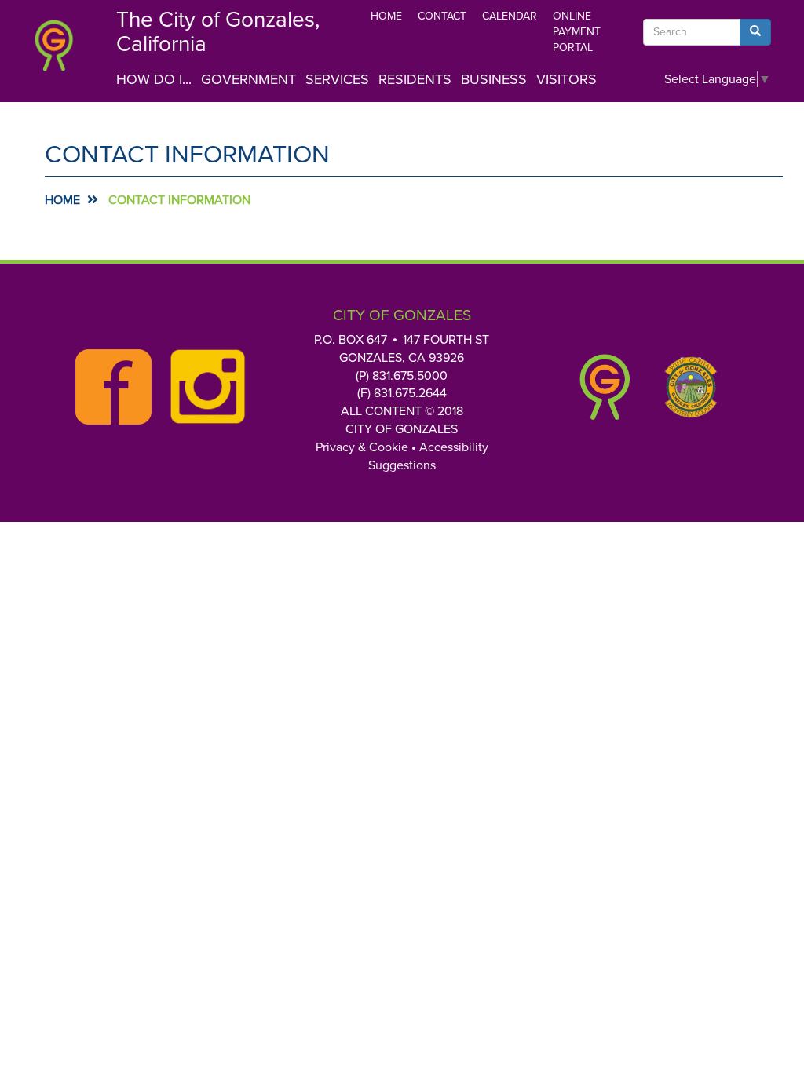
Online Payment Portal (577, 31)
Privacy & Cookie (362, 447)
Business (494, 79)
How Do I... (154, 79)
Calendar (509, 16)
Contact (442, 16)
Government (248, 79)
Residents (414, 79)
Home (386, 16)
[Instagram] (203, 387)
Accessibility (453, 447)
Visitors (566, 79)
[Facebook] (109, 387)
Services (337, 79)
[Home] (63, 54)
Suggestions (402, 465)
